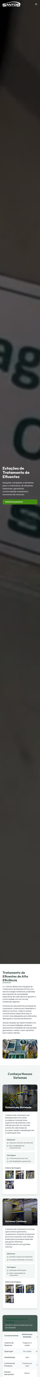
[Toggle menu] (36, 4)
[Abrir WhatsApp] (34, 1371)
